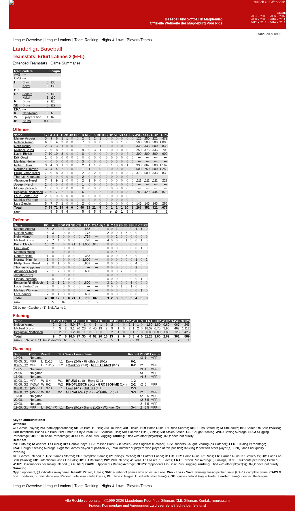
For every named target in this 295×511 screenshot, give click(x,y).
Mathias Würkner (26, 199)
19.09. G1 (21, 407)
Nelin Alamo (22, 146)
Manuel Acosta (24, 138)
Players (133, 40)
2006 (273, 16)
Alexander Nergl (25, 180)
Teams (146, 40)
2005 (263, 16)
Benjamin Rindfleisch (28, 192)
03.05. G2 (21, 365)
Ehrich (26, 82)
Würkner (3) (111, 407)
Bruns (26, 101)
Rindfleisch (91, 361)
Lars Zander (22, 203)
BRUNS (89, 388)
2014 (273, 22)
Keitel (26, 86)
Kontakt (205, 501)
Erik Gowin (21, 157)
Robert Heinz (23, 165)
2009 (263, 19)
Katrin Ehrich (23, 153)
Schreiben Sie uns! (191, 506)
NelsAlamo (29, 113)
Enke (69, 361)
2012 (254, 22)
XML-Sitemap (186, 501)
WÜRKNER (104, 392)
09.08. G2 (21, 392)
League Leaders (58, 40)
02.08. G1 (21, 380)
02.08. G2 (21, 384)
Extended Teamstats (30, 63)
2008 (254, 19)
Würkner (74, 365)
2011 (282, 19)
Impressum (221, 501)
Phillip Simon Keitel (27, 173)
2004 (254, 16)
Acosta (27, 94)
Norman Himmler (26, 169)
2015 (282, 22)
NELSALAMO (75, 392)
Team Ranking (86, 40)
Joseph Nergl (23, 184)
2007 (282, 16)
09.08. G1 (21, 388)
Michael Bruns (24, 150)
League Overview (27, 40)
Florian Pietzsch (25, 188)
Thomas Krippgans (27, 176)
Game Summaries (65, 63)
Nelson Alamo (23, 142)
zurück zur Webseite (269, 2)
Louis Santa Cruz (26, 196)
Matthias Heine (24, 161)
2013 (263, 22)
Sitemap (167, 501)
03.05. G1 (21, 361)
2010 (273, 19)
